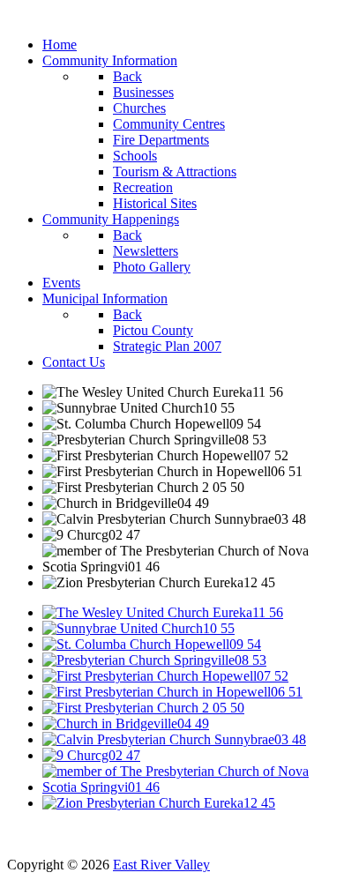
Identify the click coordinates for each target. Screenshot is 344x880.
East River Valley (161, 864)
